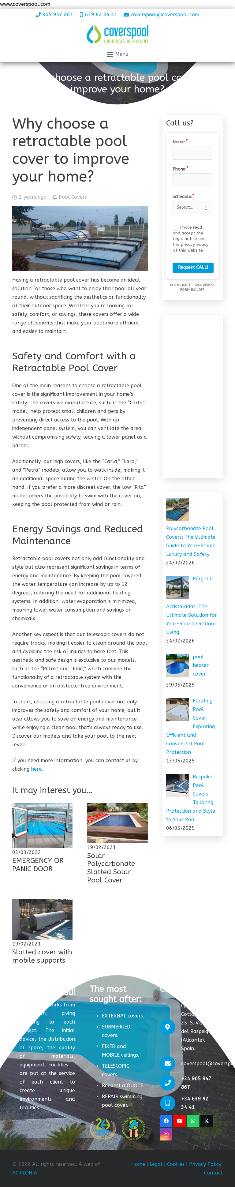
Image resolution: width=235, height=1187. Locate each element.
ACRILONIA (24, 1173)
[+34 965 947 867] (170, 1083)
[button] (117, 54)
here (36, 769)
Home (138, 1164)
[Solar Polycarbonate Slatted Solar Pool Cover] (117, 823)
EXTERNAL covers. (123, 1016)
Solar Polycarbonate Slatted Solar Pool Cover (111, 868)
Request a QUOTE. (123, 1085)
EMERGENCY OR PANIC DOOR (38, 864)
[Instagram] (166, 1134)
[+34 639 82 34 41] (170, 1103)
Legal (155, 1164)
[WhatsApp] (193, 1121)
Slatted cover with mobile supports (42, 956)
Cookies (176, 1164)
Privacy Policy (205, 1164)
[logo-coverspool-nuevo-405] (117, 34)
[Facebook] (166, 1121)
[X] (206, 1121)
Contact (213, 1173)
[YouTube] (179, 1121)
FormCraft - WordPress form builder (192, 287)
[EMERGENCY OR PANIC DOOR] (42, 825)
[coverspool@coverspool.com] (170, 1063)
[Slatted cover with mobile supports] (42, 919)
